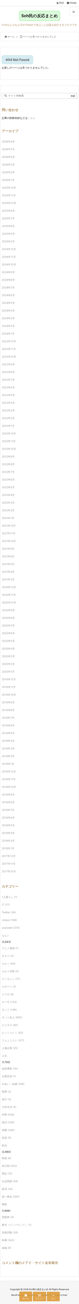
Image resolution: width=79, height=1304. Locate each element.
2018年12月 (9, 771)
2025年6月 (8, 226)
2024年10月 (9, 264)
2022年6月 (8, 479)
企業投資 (9, 1076)
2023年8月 (8, 372)
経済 (7, 1188)
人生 (4, 1055)
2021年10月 (9, 541)
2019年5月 (8, 733)
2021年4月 (8, 571)
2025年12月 (9, 187)
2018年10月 (9, 786)
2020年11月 (9, 594)
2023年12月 (9, 341)
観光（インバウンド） (16, 1224)
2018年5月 (8, 825)
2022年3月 (8, 502)
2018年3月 (8, 840)
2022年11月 (9, 441)
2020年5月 (8, 640)
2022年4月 (8, 494)
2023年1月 (8, 425)
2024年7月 (8, 287)
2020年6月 (8, 633)
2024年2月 (8, 325)
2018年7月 (8, 809)
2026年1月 (8, 179)
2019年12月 (9, 679)
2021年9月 (8, 548)
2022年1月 (8, 517)
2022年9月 (8, 456)
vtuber (9, 920)
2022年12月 (9, 433)
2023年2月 (8, 418)
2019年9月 (8, 702)
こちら (31, 117)
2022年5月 (8, 487)
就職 (8, 1130)
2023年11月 (9, 348)
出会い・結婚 (13, 1083)
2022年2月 (8, 510)
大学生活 (9, 1106)
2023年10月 (9, 356)
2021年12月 (9, 525)
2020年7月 (8, 625)
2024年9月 (8, 272)
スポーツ (9, 986)
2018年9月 (8, 794)
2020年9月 (8, 610)
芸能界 (8, 1217)
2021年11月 (8, 533)
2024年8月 (8, 279)
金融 (6, 1247)
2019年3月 (8, 748)
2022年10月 (9, 448)
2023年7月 (8, 379)
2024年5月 (8, 302)
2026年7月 (8, 149)
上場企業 (10, 1048)
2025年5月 (8, 233)
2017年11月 (8, 863)
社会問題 (10, 1181)
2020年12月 (9, 587)
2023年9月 (8, 364)
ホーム (11, 36)
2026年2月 (8, 172)
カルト (8, 963)
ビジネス (10, 1025)
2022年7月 (8, 471)
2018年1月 (8, 848)
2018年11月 (9, 779)
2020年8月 (8, 617)
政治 (4, 1145)
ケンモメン (11, 978)
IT (6, 904)
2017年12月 (9, 856)
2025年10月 (9, 202)
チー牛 (9, 1001)
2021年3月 (8, 579)
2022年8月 (8, 464)
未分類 (9, 1165)
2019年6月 (8, 725)
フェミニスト (13, 1040)
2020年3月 (8, 656)
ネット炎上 (12, 1017)
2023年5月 (8, 395)
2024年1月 (8, 333)
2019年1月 (8, 763)
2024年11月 (9, 256)
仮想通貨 (10, 1068)
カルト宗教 (10, 971)
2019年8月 (8, 710)
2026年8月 (8, 141)
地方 (6, 1099)
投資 (6, 1137)
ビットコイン (12, 1032)
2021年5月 (8, 564)
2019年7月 (8, 717)
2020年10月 (9, 602)
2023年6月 (8, 387)
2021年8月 (8, 556)
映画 (6, 1158)
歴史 (7, 1173)
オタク (8, 955)
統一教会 (10, 1196)
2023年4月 (8, 402)
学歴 (8, 1114)
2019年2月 (8, 756)
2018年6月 (8, 817)
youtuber (11, 927)
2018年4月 (8, 832)
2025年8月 (8, 210)
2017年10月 (9, 871)
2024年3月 (8, 318)
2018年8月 (8, 802)
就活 (8, 1122)
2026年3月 (8, 164)
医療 (6, 1091)
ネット (9, 1009)
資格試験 (10, 1232)
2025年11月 (9, 195)
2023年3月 (8, 410)
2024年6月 (8, 295)
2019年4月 (8, 740)
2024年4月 (8, 310)
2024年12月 (9, 249)
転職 (8, 1240)
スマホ (8, 994)
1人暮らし (9, 896)
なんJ (5, 935)
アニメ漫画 (10, 948)
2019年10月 (9, 694)
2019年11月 (9, 686)
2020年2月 (8, 663)
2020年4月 (8, 648)
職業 (4, 1204)
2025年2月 (8, 241)
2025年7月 (8, 218)
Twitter (9, 912)
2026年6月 (8, 156)
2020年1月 (8, 671)
